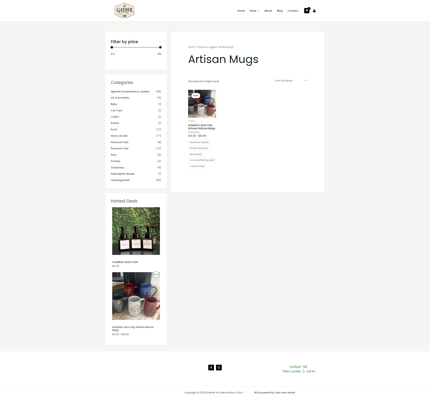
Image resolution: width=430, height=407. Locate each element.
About (268, 10)
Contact (293, 10)
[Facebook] (211, 367)
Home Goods (119, 136)
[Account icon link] (314, 10)
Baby (114, 104)
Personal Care (119, 142)
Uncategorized (120, 180)
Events (115, 123)
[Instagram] (219, 367)
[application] (257, 11)
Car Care (116, 110)
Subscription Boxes (122, 173)
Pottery (115, 161)
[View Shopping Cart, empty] (306, 10)
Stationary (117, 167)
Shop (253, 10)
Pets (114, 154)
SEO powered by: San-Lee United (274, 392)
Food (114, 129)
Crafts (115, 117)
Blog (280, 10)
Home (241, 10)
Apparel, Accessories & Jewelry (130, 91)
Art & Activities (120, 97)
